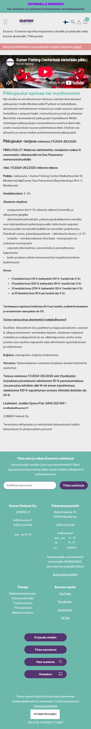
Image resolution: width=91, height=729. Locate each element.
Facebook (65, 601)
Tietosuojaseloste (45, 706)
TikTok (65, 618)
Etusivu (8, 31)
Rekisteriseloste (22, 612)
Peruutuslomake (23, 598)
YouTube (65, 593)
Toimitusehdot (23, 603)
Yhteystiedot (23, 607)
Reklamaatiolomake (22, 593)
